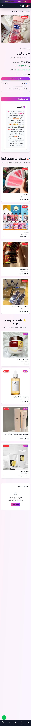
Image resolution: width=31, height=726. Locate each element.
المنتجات (21, 11)
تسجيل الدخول (15, 504)
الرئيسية (28, 11)
